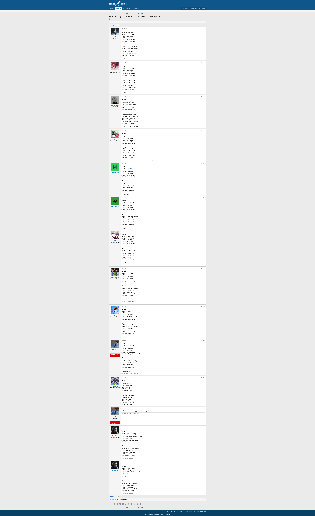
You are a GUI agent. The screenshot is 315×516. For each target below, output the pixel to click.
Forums (118, 8)
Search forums (119, 11)
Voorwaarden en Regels (182, 511)
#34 (204, 462)
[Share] (201, 28)
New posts (111, 11)
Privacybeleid (192, 511)
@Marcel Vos (125, 411)
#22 (204, 62)
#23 (204, 96)
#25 (204, 163)
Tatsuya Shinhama (133, 182)
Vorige (112, 25)
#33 (204, 427)
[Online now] (115, 384)
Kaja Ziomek (131, 168)
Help (198, 511)
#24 (204, 130)
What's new (126, 8)
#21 (204, 28)
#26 (204, 198)
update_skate (131, 301)
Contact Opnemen (170, 511)
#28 (204, 268)
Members (136, 8)
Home (112, 8)
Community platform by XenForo (158, 514)
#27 (204, 232)
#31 (204, 377)
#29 (204, 306)
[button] (131, 8)
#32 (204, 408)
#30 (204, 340)
